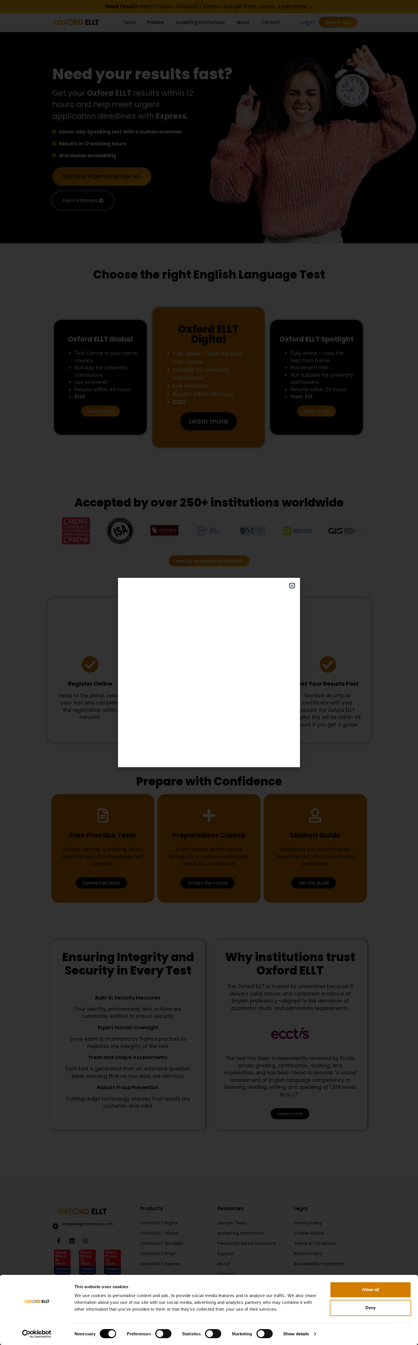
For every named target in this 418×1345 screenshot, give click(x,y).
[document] (209, 672)
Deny (370, 1307)
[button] (292, 585)
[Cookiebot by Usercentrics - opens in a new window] (37, 1334)
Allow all (370, 1289)
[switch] (163, 1333)
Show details (296, 1333)
